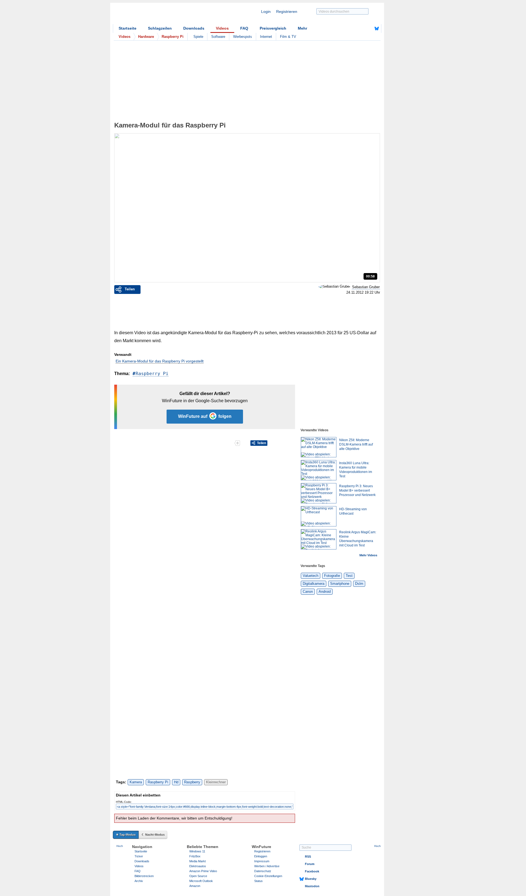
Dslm (359, 584)
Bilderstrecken (144, 876)
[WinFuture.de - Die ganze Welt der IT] (159, 14)
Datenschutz (262, 871)
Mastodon (312, 886)
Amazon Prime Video (203, 871)
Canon (308, 591)
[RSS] (360, 28)
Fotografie (332, 576)
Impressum (261, 861)
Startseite (127, 28)
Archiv (139, 881)
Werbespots (242, 37)
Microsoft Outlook (201, 881)
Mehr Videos (368, 555)
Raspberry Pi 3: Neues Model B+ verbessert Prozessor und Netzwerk (357, 490)
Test (349, 576)
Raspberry (192, 782)
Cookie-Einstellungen (268, 876)
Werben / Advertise (266, 866)
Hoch (119, 845)
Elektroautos (197, 866)
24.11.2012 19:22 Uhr (363, 292)
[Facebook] (368, 28)
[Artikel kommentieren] (215, 443)
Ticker (139, 856)
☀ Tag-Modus (126, 834)
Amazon (194, 886)
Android (325, 591)
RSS (308, 856)
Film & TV (288, 37)
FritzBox (195, 856)
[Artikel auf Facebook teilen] (133, 443)
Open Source (198, 876)
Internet (266, 37)
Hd (176, 782)
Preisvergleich (273, 28)
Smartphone (339, 584)
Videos (222, 28)
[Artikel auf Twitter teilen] (174, 443)
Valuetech (310, 576)
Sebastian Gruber (366, 287)
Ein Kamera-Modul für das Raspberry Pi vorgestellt (160, 361)
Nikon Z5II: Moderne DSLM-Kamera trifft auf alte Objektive (356, 444)
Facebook (312, 871)
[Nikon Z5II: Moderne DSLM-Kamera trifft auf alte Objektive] (318, 447)
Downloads (193, 28)
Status (258, 881)
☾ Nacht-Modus (153, 834)
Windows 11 (197, 851)
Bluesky (310, 878)
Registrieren (286, 11)
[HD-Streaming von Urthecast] (318, 516)
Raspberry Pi (152, 373)
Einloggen (260, 856)
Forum (310, 864)
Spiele (198, 37)
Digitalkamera (313, 584)
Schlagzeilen (160, 28)
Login (266, 11)
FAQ (244, 28)
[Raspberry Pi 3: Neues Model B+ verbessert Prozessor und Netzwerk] (318, 493)
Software (218, 37)
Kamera (136, 782)
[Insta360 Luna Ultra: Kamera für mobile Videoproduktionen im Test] (318, 470)
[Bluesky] (377, 28)
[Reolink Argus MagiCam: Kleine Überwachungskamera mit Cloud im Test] (318, 539)
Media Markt (197, 861)
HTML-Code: (124, 801)
